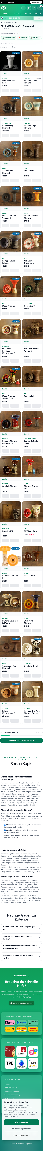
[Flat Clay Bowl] (32, 556)
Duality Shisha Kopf (8, 81)
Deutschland (36, 2)
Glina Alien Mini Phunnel (9, 667)
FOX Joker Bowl (30, 531)
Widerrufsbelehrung (12, 1095)
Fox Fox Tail (29, 171)
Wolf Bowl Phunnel (28, 622)
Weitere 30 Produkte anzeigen (21, 740)
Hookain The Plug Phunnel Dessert (32, 712)
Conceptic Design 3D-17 (31, 442)
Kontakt (7, 1084)
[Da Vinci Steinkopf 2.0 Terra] (10, 601)
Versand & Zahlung (12, 1091)
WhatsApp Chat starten (23, 1003)
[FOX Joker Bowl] (32, 511)
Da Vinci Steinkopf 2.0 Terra (10, 622)
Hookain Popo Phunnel (30, 127)
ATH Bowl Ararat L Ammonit (32, 350)
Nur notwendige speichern (22, 1129)
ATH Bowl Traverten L (29, 262)
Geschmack (9, 885)
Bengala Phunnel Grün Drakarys (10, 442)
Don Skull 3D (8, 531)
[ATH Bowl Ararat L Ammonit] (32, 329)
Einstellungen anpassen (21, 1135)
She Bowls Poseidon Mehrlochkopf (8, 351)
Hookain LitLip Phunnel (30, 81)
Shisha (5, 14)
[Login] (23, 8)
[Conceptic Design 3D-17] (32, 421)
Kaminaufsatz (36, 856)
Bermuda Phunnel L (10, 577)
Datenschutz (9, 1098)
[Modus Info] (2, 18)
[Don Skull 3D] (10, 511)
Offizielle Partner (11, 1088)
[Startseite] (3, 8)
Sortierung (4, 47)
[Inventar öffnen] (29, 8)
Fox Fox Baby (30, 396)
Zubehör (8, 22)
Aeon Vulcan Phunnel (7, 172)
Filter (14, 47)
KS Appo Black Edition (8, 262)
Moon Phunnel (8, 306)
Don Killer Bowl (31, 666)
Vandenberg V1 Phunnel (9, 127)
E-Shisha (17, 14)
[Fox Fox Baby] (32, 376)
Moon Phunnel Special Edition (8, 397)
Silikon (18, 801)
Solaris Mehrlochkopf (8, 712)
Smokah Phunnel (10, 486)
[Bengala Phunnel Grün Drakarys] (10, 421)
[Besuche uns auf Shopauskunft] (33, 1063)
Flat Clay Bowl (30, 576)
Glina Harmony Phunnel (30, 217)
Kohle (38, 14)
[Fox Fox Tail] (32, 151)
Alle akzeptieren (21, 1122)
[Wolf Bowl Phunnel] (32, 601)
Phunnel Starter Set (31, 487)
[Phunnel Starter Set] (32, 466)
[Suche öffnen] (34, 8)
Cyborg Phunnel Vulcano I (9, 217)
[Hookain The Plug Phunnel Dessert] (32, 691)
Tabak (28, 14)
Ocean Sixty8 (29, 306)
